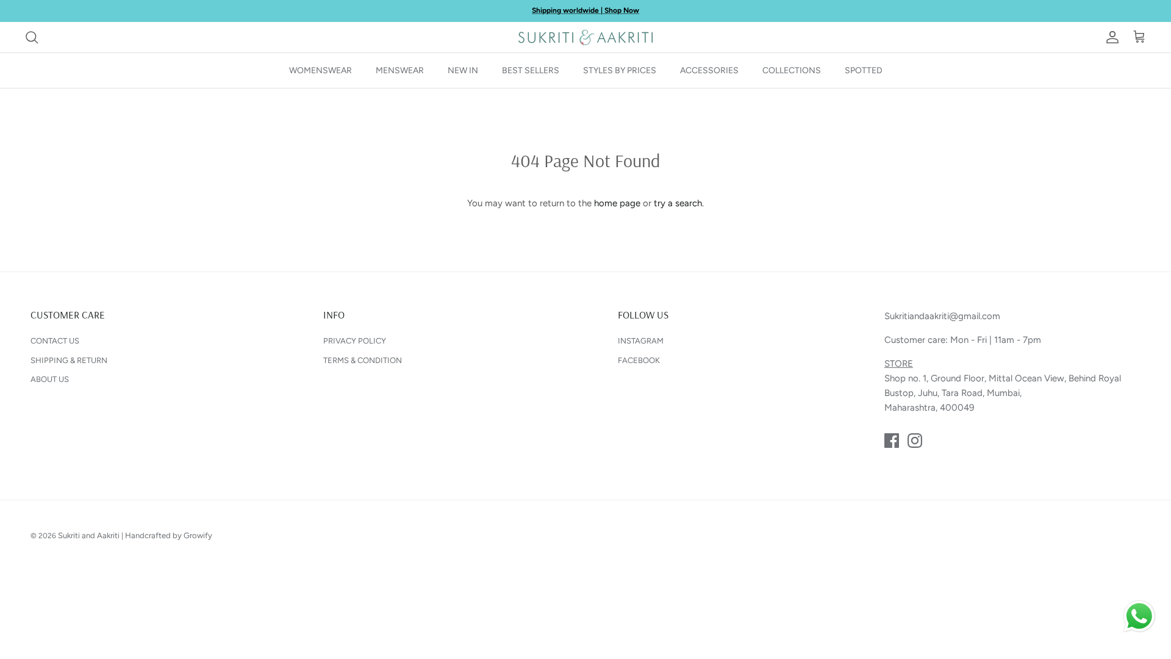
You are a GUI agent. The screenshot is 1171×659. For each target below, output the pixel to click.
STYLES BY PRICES (619, 70)
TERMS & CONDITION (362, 360)
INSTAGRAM (641, 340)
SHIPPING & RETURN (68, 360)
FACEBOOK (639, 360)
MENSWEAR (400, 70)
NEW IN (463, 70)
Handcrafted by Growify (168, 535)
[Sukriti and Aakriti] (585, 37)
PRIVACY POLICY (354, 340)
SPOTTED (864, 70)
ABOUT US (49, 379)
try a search (678, 203)
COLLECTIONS (791, 70)
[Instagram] (915, 440)
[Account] (1110, 37)
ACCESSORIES (709, 70)
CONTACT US (54, 340)
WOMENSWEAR (320, 70)
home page (617, 203)
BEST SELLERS (530, 70)
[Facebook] (891, 440)
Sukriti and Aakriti (89, 535)
